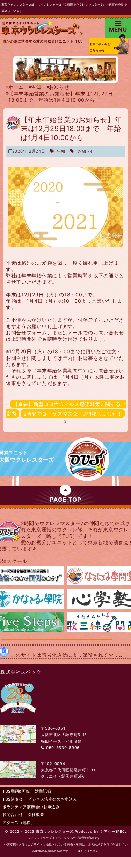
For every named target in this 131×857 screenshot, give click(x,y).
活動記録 (43, 791)
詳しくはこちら (88, 851)
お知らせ (86, 151)
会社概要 (36, 814)
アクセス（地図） (18, 822)
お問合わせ (12, 814)
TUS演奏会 (12, 799)
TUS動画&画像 (16, 791)
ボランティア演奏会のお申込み (31, 806)
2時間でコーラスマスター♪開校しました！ (72, 413)
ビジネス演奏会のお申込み (52, 799)
